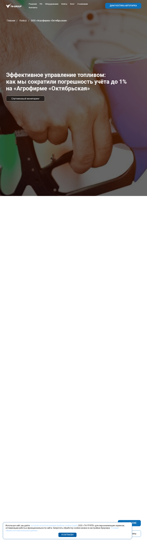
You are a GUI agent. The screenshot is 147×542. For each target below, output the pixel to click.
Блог (72, 4)
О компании (82, 4)
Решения (33, 4)
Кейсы (64, 4)
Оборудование (51, 4)
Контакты (33, 7)
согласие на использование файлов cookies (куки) (54, 525)
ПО (41, 4)
